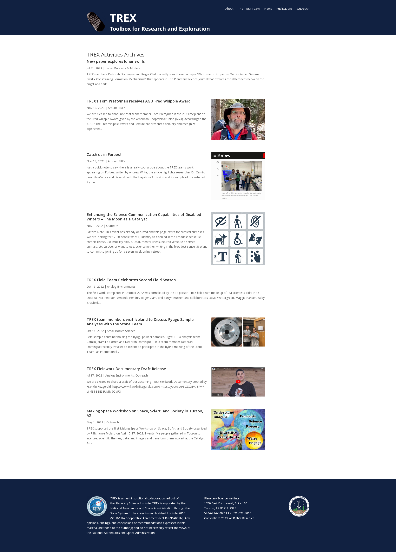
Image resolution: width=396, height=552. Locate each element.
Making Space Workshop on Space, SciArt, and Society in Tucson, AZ (145, 413)
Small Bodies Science (121, 331)
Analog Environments (121, 286)
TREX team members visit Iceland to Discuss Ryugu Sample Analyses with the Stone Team (140, 321)
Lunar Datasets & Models (122, 68)
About (229, 9)
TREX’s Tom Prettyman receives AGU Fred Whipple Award (139, 101)
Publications (284, 9)
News (268, 9)
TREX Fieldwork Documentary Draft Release (126, 368)
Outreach (303, 9)
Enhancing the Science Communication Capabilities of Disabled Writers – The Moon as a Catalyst (144, 216)
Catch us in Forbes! (104, 154)
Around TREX (116, 108)
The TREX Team (249, 9)
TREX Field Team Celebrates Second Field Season (131, 279)
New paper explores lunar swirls (116, 61)
